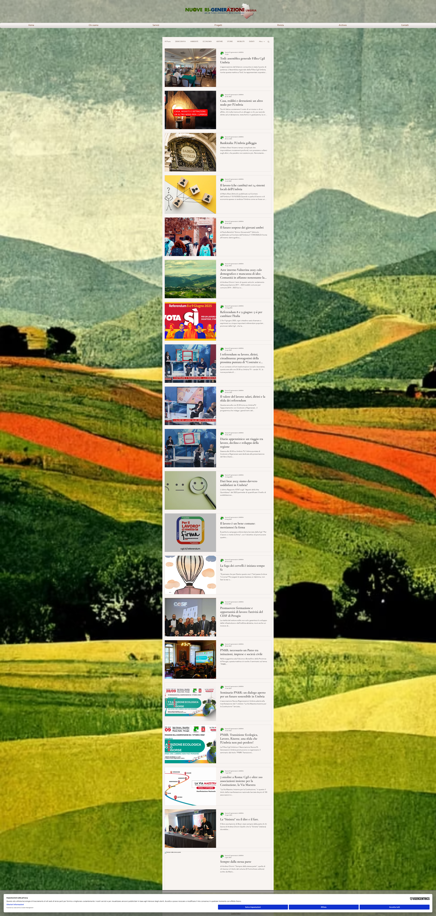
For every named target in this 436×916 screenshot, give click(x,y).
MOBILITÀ (241, 41)
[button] (268, 42)
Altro (261, 41)
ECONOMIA (207, 41)
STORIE (230, 41)
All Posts (168, 41)
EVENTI (251, 41)
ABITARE (219, 41)
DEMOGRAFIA (180, 41)
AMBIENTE (194, 41)
